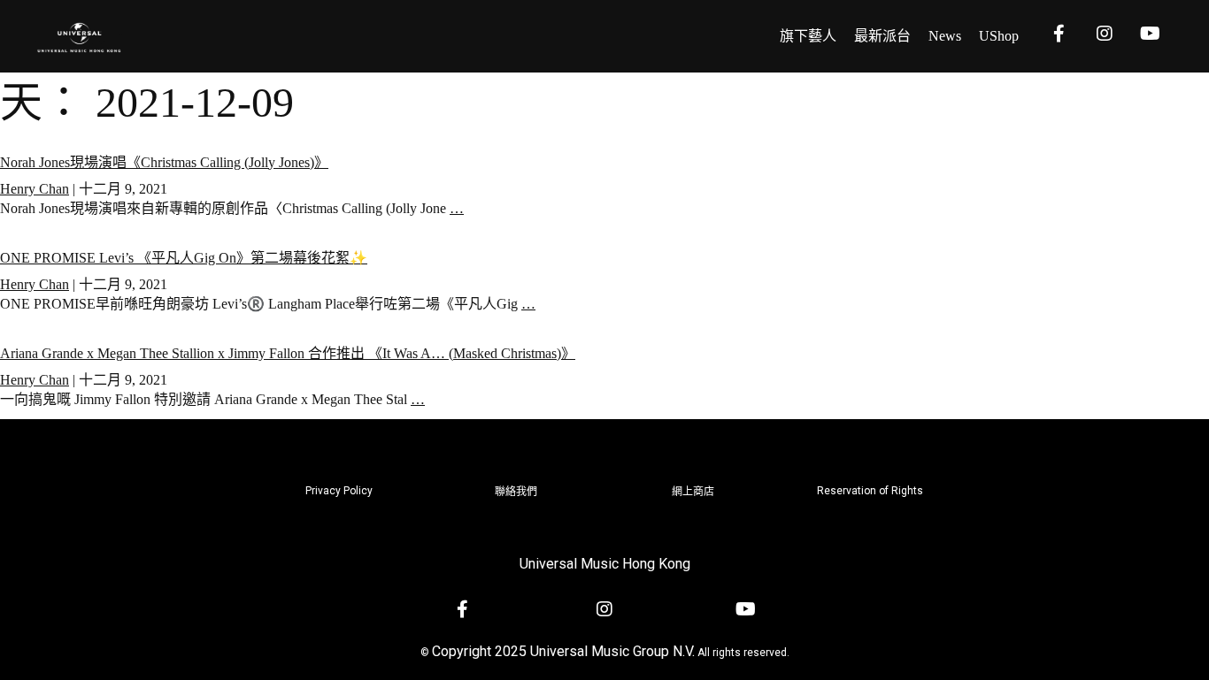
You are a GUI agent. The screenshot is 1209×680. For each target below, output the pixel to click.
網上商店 (693, 491)
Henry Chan (34, 188)
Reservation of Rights (870, 491)
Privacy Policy (339, 491)
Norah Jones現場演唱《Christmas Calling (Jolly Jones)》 (164, 162)
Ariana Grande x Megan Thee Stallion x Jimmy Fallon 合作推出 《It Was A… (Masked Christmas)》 (287, 353)
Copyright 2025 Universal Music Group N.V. (563, 651)
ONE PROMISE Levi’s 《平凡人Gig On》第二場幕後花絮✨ (183, 257)
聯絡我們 (516, 491)
